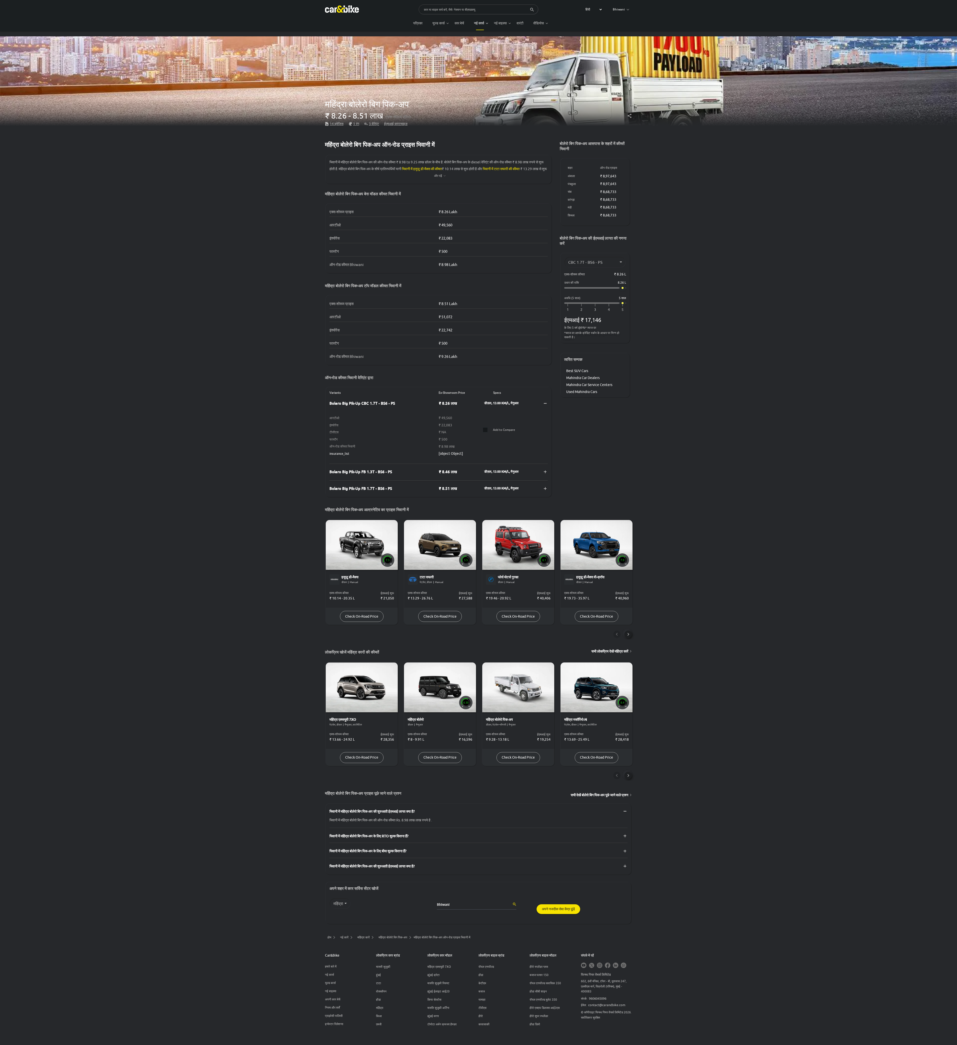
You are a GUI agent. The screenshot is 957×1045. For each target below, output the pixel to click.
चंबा (570, 192)
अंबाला (571, 176)
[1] (568, 310)
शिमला (571, 215)
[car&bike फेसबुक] (607, 966)
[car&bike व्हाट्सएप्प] (623, 966)
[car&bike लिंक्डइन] (615, 966)
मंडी (570, 207)
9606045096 (597, 998)
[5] (623, 310)
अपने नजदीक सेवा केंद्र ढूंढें (558, 909)
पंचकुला (572, 184)
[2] (581, 310)
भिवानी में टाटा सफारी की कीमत (501, 169)
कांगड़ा (571, 199)
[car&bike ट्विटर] (591, 966)
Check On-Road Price (361, 616)
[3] (595, 310)
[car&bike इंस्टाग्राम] (599, 966)
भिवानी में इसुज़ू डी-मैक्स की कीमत (422, 169)
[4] (609, 310)
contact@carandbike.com (606, 1005)
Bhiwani (619, 9)
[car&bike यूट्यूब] (583, 966)
